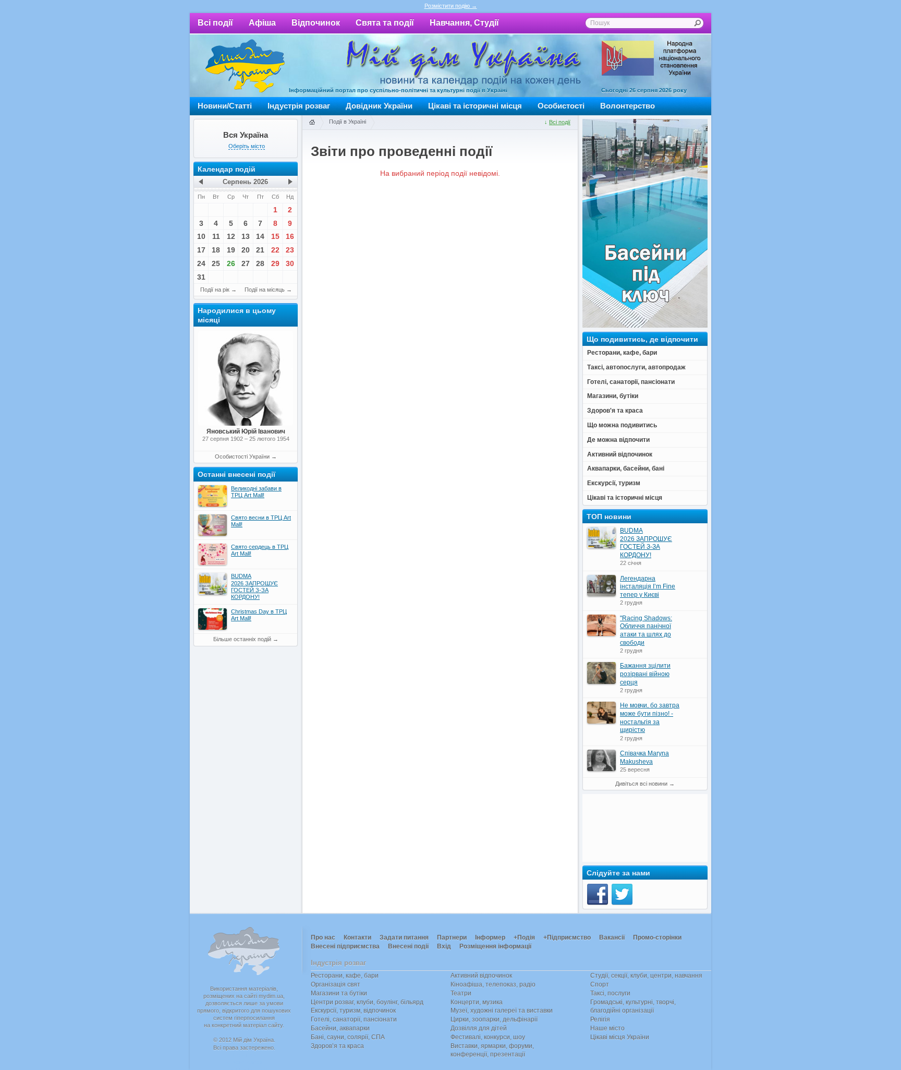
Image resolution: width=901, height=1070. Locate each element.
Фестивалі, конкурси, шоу (488, 1037)
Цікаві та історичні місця (475, 105)
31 (201, 277)
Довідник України (379, 105)
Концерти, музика (477, 1002)
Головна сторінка (312, 122)
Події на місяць (265, 289)
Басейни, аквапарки (340, 1028)
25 (216, 263)
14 (260, 236)
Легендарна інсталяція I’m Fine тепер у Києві (647, 586)
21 (260, 250)
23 (290, 250)
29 (275, 263)
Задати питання (404, 937)
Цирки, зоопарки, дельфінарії (494, 1019)
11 (216, 236)
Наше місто (607, 1028)
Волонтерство (627, 105)
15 (275, 236)
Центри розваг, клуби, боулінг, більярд (367, 1002)
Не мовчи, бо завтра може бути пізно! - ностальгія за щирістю (649, 718)
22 (275, 250)
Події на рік (214, 289)
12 (231, 236)
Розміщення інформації (495, 946)
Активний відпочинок (481, 975)
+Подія (524, 937)
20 (245, 250)
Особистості (561, 105)
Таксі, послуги (610, 993)
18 (216, 250)
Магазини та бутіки (339, 993)
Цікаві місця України (619, 1037)
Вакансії (612, 937)
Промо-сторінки (657, 937)
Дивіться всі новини (641, 783)
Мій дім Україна (245, 65)
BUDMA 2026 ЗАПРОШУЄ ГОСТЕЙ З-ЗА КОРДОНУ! (646, 543)
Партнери (452, 937)
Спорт (599, 984)
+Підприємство (567, 937)
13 (245, 236)
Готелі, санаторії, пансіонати (354, 1019)
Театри (461, 993)
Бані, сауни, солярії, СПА (348, 1037)
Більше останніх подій (242, 639)
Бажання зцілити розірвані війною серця (645, 674)
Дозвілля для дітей (479, 1028)
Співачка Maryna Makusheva (644, 757)
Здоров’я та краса (337, 1046)
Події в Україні (347, 121)
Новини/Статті (225, 105)
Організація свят (335, 984)
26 (231, 263)
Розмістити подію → (450, 6)
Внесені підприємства (345, 946)
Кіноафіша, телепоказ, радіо (493, 984)
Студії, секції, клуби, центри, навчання (646, 975)
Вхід (444, 946)
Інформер (490, 937)
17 (201, 250)
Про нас (323, 937)
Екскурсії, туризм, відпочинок (353, 1010)
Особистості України (242, 456)
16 (290, 236)
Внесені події (408, 946)
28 (260, 263)
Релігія (600, 1019)
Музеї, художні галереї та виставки (502, 1010)
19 (231, 250)
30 (290, 263)
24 (201, 263)
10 (201, 236)
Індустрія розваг (298, 105)
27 (245, 263)
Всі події (215, 22)
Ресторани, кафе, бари (345, 975)
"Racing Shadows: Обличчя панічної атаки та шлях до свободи (646, 630)
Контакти (357, 937)
